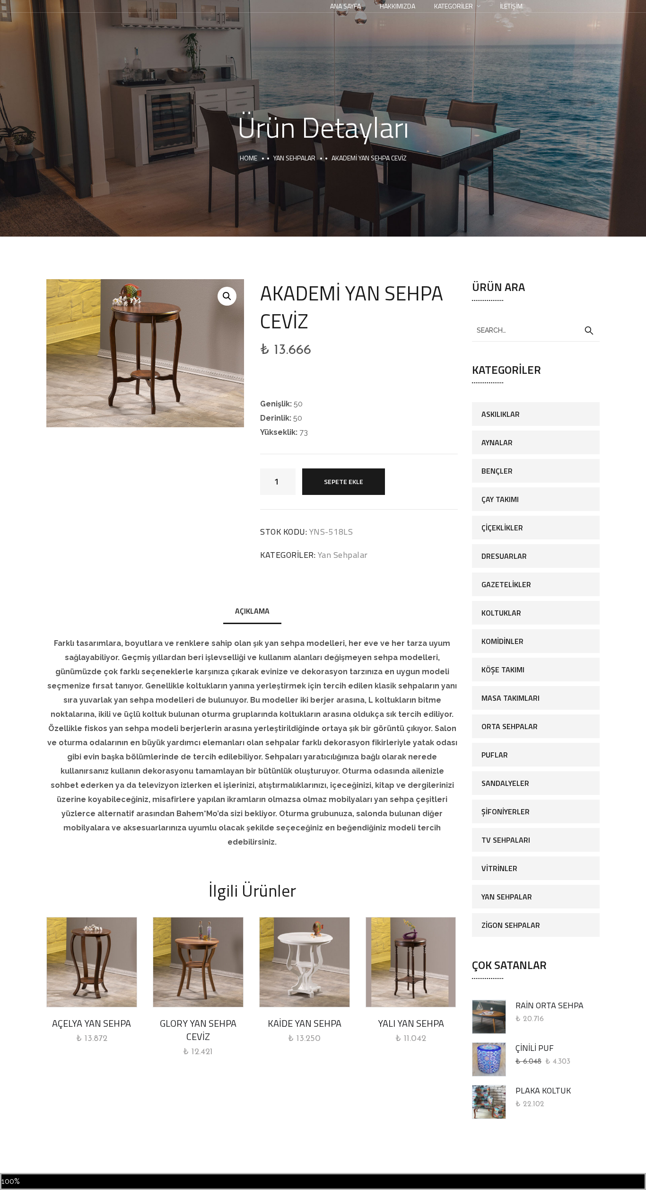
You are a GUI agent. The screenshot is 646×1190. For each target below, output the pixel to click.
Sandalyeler (505, 783)
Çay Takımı (500, 499)
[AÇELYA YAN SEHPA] (91, 962)
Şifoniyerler (505, 811)
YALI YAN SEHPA (411, 1023)
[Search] (589, 331)
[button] (227, 296)
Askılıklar (500, 414)
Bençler (497, 470)
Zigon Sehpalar (510, 925)
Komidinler (502, 641)
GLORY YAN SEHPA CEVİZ (198, 1030)
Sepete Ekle (343, 481)
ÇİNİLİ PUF (534, 1047)
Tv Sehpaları (505, 840)
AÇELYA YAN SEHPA (91, 1023)
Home (248, 158)
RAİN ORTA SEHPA (549, 1005)
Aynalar (497, 442)
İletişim (511, 6)
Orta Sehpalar (509, 726)
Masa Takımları (510, 698)
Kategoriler (453, 6)
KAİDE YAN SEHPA (304, 1023)
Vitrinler (499, 868)
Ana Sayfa (345, 6)
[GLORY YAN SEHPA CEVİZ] (198, 962)
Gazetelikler (506, 584)
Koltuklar (501, 612)
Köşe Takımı (502, 669)
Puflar (494, 754)
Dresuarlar (504, 556)
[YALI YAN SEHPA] (411, 962)
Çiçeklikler (502, 527)
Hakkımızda (397, 6)
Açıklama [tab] (252, 611)
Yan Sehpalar (294, 158)
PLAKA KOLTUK (543, 1090)
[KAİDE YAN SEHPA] (304, 962)
